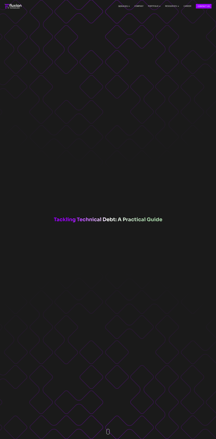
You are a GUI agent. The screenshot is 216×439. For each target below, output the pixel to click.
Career (187, 6)
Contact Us (204, 6)
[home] (12, 6)
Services (123, 6)
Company (139, 6)
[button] (154, 6)
